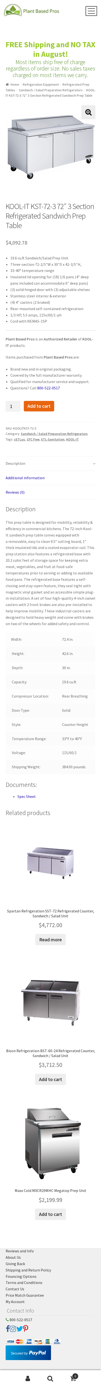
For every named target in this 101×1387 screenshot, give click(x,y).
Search (50, 1378)
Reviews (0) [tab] (15, 492)
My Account (15, 1301)
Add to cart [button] (50, 1079)
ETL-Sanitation (52, 439)
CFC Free (33, 439)
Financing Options (21, 1276)
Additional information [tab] (25, 477)
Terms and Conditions (24, 1282)
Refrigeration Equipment (41, 84)
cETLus (19, 439)
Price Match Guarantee (25, 1295)
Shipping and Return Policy (28, 1270)
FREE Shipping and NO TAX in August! (50, 49)
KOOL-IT (72, 439)
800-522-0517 (48, 387)
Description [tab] (15, 463)
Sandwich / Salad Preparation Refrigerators (51, 90)
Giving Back (15, 1263)
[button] (88, 112)
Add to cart (38, 406)
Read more (50, 939)
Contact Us (15, 1288)
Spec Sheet (26, 796)
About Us (13, 1257)
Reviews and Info (20, 1250)
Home (15, 84)
